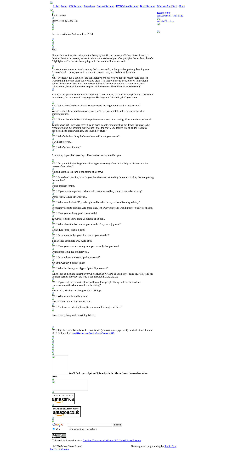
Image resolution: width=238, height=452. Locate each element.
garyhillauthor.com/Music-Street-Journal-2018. (93, 333)
